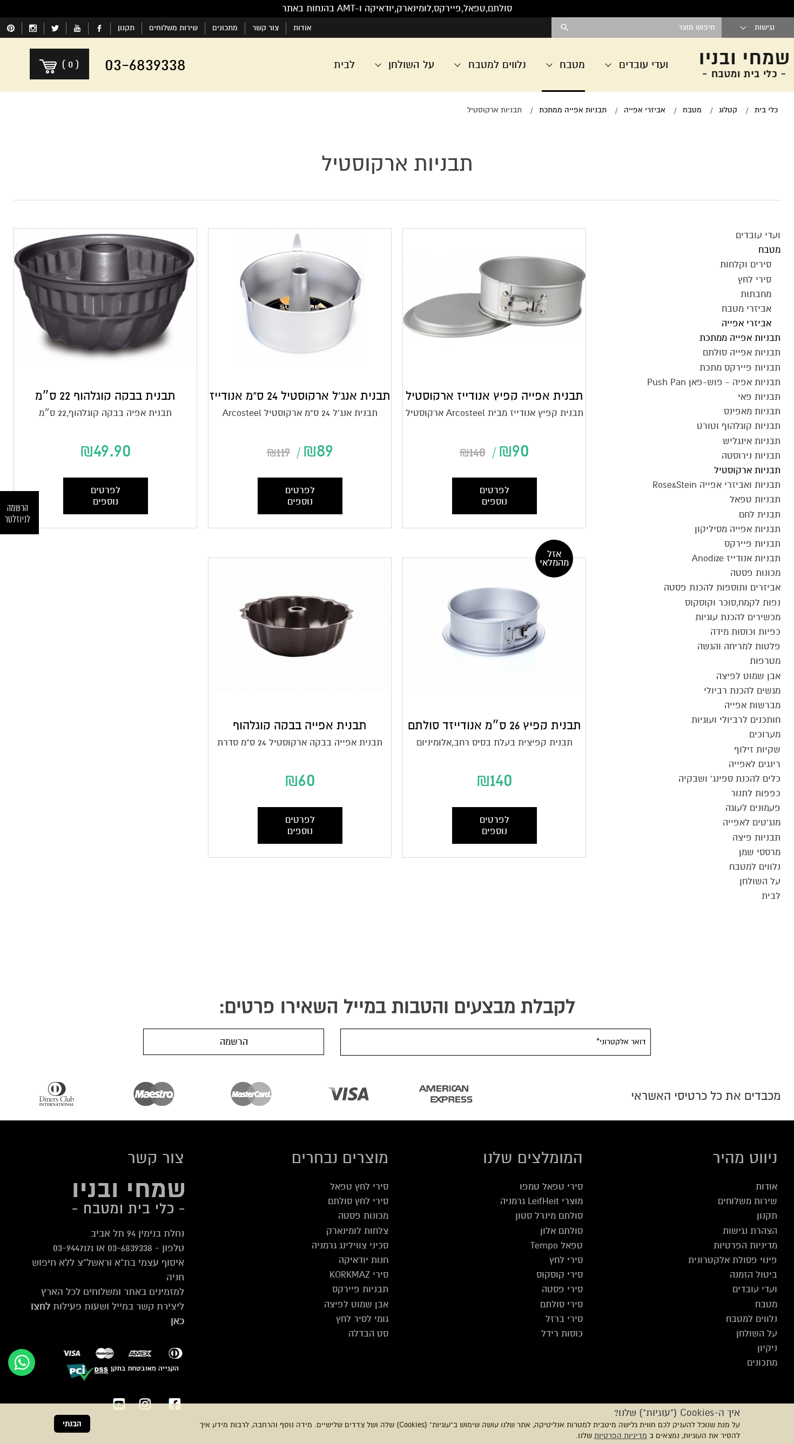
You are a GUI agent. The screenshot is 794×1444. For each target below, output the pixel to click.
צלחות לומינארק (357, 1231)
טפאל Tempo (556, 1245)
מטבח (766, 1304)
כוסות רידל (562, 1333)
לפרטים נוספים (494, 496)
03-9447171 (73, 1248)
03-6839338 (129, 1248)
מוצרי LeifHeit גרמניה (541, 1201)
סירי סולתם (561, 1304)
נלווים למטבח (751, 1319)
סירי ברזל (564, 1319)
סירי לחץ (566, 1260)
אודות (302, 27)
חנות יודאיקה (363, 1260)
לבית (344, 64)
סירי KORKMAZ (358, 1274)
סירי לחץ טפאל (359, 1186)
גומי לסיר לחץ (362, 1319)
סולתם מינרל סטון (549, 1215)
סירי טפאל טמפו (551, 1186)
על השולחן (756, 1333)
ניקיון (767, 1348)
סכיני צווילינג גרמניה (350, 1245)
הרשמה (234, 1041)
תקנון (126, 27)
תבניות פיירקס (360, 1289)
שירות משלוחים (173, 27)
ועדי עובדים (754, 1289)
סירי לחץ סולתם (358, 1201)
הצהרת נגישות (750, 1231)
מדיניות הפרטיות (620, 1435)
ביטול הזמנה (753, 1274)
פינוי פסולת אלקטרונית (732, 1260)
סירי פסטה (562, 1289)
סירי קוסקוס (559, 1274)
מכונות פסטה (363, 1215)
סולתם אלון (561, 1231)
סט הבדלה (368, 1333)
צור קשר (265, 27)
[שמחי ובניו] (744, 65)
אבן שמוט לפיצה (356, 1304)
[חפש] (565, 27)
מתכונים (225, 27)
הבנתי (72, 1423)
